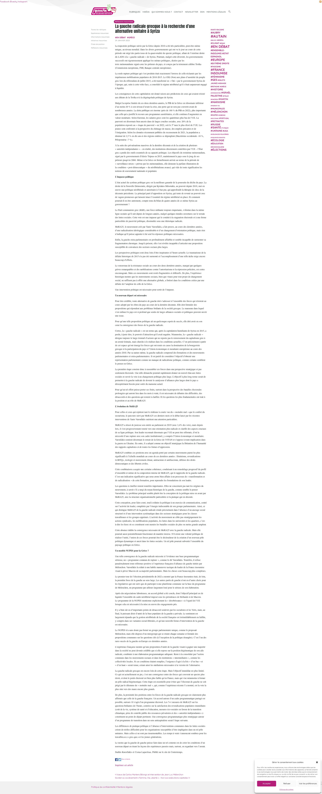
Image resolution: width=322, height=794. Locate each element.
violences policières (220, 134)
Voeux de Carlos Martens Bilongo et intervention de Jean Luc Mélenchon (149, 774)
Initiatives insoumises (99, 40)
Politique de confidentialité (103, 787)
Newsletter (191, 12)
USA (226, 131)
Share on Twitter (119, 759)
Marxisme (218, 102)
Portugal (224, 118)
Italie (226, 96)
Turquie (225, 128)
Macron (215, 99)
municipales (218, 108)
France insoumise (219, 71)
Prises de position (97, 44)
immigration (216, 93)
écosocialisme (218, 147)
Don (202, 12)
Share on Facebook (116, 759)
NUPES (215, 115)
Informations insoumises (100, 37)
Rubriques (134, 12)
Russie (216, 124)
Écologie (218, 140)
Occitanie (215, 118)
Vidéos (146, 12)
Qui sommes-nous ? (162, 12)
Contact (178, 12)
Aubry (216, 32)
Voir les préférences (308, 783)
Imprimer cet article (124, 765)
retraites (218, 121)
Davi (223, 43)
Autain (220, 36)
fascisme (216, 66)
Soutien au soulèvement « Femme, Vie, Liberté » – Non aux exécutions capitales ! (152, 778)
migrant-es (216, 106)
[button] (317, 762)
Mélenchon (220, 111)
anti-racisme (218, 30)
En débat (121, 37)
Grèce (131, 37)
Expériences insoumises (100, 33)
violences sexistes (218, 137)
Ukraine (217, 130)
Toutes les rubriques (98, 30)
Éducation (217, 143)
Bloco (214, 40)
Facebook (4, 1)
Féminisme (218, 76)
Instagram (22, 1)
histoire (217, 89)
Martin (224, 99)
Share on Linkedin (126, 759)
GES (214, 79)
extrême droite (220, 63)
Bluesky (13, 1)
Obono (222, 115)
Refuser (286, 783)
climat (215, 43)
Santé (217, 127)
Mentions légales (216, 12)
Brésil (221, 40)
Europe (219, 60)
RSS (320, 2)
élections (219, 149)
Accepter (267, 783)
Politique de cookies (286, 789)
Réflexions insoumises (99, 48)
